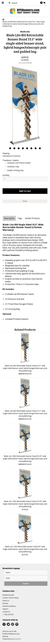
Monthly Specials (8, 595)
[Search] (9, 2)
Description (9, 218)
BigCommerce (16, 639)
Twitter (8, 624)
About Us (6, 601)
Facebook (4, 624)
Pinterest (12, 624)
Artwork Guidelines (9, 606)
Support (5, 609)
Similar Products (32, 218)
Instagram (16, 624)
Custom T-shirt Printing (10, 598)
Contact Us (6, 612)
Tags (19, 218)
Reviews (5, 603)
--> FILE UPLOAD (8, 614)
